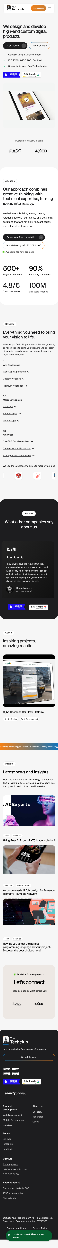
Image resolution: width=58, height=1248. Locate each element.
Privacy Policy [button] (40, 1228)
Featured (17, 835)
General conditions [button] (16, 1228)
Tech (7, 835)
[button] (15, 45)
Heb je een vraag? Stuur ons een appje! (28, 1235)
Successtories (23, 885)
